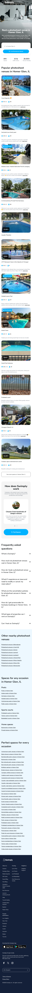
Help (3, 897)
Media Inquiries (6, 874)
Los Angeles (5, 918)
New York (4, 921)
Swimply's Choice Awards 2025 (6, 886)
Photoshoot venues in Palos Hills (10, 663)
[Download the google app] (20, 946)
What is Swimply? (8, 554)
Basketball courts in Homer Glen (10, 718)
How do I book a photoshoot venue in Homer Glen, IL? (14, 571)
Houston (4, 931)
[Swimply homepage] (16, 2)
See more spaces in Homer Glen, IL (16, 474)
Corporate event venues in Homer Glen (12, 778)
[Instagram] (12, 963)
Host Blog (4, 882)
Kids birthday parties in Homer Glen (11, 812)
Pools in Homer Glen (7, 691)
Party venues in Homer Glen (9, 820)
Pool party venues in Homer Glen (10, 828)
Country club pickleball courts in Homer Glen (13, 780)
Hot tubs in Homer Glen (8, 696)
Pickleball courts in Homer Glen (10, 713)
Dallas (4, 934)
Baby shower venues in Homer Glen (11, 754)
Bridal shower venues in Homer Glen (11, 770)
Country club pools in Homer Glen (10, 783)
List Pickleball (15, 874)
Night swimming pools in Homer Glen (11, 817)
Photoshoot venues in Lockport (9, 655)
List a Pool (14, 868)
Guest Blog (5, 879)
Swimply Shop (6, 871)
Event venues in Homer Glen (9, 802)
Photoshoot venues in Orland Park (10, 658)
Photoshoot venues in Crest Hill (10, 647)
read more (22, 107)
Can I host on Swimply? (10, 623)
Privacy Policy (5, 979)
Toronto (4, 936)
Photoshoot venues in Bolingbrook (10, 644)
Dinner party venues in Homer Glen (11, 796)
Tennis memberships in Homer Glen (11, 846)
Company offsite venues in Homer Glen (12, 773)
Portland (4, 923)
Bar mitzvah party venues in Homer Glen (12, 762)
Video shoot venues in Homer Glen (11, 849)
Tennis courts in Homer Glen (9, 716)
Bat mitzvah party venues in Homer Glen (12, 765)
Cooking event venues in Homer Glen (11, 775)
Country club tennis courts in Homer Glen (12, 786)
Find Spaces (17, 532)
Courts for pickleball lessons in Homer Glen (13, 788)
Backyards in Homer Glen (8, 727)
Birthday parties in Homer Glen (10, 767)
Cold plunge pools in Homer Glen (10, 701)
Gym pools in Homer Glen (8, 809)
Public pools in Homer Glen (9, 704)
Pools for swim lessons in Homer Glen (12, 833)
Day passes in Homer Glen (8, 794)
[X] (8, 963)
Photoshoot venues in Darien (9, 650)
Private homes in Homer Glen (9, 730)
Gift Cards (4, 876)
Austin (4, 929)
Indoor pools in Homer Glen (9, 693)
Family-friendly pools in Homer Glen (11, 804)
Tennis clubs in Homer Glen (9, 844)
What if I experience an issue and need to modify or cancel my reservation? (14, 581)
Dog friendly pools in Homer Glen (10, 799)
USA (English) (6, 970)
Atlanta (4, 926)
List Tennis (14, 871)
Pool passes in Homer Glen (8, 830)
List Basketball (15, 876)
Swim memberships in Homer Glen (11, 841)
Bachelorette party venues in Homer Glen (13, 757)
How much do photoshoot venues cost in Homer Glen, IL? (14, 562)
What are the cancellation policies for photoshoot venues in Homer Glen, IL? (14, 593)
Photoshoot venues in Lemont (9, 652)
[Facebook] (3, 963)
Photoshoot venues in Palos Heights (11, 660)
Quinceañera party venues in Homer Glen (12, 836)
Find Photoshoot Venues (17, 51)
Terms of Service (6, 976)
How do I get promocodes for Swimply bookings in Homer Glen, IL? (14, 604)
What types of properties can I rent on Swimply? (13, 615)
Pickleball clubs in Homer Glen (9, 823)
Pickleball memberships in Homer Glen (12, 825)
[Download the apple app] (8, 946)
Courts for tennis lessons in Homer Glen (12, 791)
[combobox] (16, 46)
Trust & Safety (6, 900)
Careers (4, 868)
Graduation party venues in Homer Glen (12, 807)
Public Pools (5, 909)
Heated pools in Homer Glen (9, 698)
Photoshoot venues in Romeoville (10, 666)
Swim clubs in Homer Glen (8, 838)
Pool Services (5, 890)
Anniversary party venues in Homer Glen (12, 751)
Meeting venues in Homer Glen (10, 815)
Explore (4, 907)
